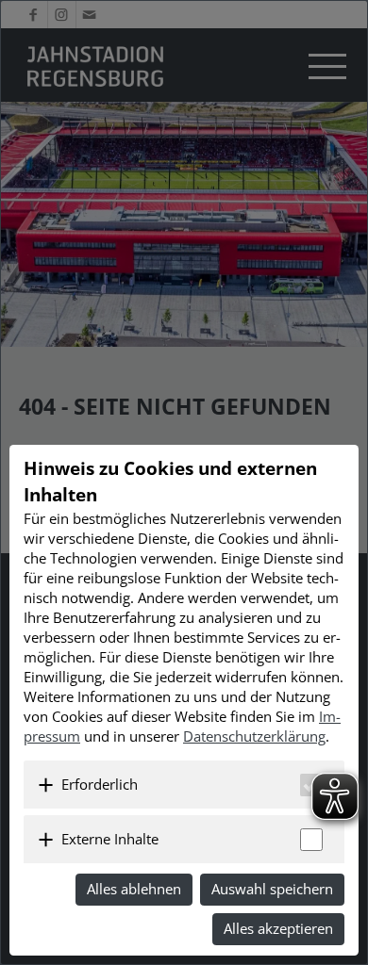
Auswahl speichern (272, 888)
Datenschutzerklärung (254, 736)
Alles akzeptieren (278, 928)
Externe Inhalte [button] (110, 838)
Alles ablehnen (134, 888)
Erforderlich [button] (99, 784)
